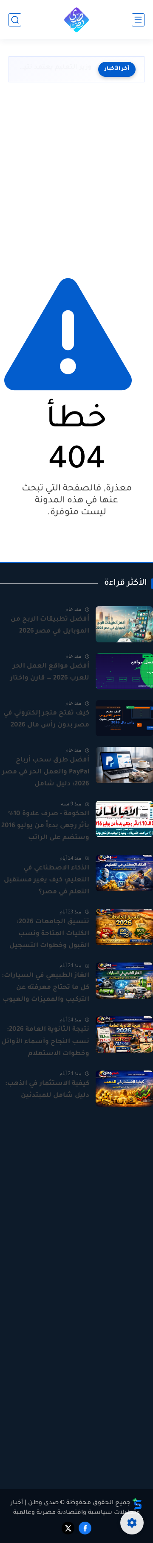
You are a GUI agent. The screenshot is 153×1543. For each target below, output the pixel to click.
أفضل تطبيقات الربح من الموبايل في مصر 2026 (50, 625)
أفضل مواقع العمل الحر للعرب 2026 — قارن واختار (49, 672)
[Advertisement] (76, 176)
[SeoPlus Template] (137, 1503)
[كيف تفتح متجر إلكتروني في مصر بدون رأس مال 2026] (124, 718)
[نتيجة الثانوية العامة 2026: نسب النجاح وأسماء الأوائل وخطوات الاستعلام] (124, 1034)
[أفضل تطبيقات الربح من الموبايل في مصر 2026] (124, 624)
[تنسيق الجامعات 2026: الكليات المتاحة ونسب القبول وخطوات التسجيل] (124, 927)
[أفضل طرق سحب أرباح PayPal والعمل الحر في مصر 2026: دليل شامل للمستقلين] (124, 765)
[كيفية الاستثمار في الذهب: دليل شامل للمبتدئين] (124, 1088)
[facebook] (85, 1528)
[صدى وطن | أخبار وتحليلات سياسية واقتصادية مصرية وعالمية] (76, 20)
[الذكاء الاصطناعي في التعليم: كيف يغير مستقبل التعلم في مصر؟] (124, 873)
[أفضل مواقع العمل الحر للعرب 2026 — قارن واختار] (124, 671)
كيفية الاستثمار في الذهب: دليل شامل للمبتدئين (47, 1090)
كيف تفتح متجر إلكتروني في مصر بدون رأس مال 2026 (46, 719)
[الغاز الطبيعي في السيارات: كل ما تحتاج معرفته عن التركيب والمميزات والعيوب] (124, 981)
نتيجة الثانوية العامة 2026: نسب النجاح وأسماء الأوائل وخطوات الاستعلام (45, 1041)
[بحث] (14, 19)
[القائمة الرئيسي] (138, 19)
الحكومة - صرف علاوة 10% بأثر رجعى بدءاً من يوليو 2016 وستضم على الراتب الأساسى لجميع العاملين (45, 827)
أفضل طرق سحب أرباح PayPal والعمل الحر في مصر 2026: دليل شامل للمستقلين (45, 773)
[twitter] (68, 1528)
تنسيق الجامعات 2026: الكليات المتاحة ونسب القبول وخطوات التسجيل (49, 934)
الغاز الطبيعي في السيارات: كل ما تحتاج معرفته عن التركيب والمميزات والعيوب (45, 987)
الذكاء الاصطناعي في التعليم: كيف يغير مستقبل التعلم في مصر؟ (46, 880)
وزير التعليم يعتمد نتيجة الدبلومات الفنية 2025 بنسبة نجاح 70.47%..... (54, 67)
